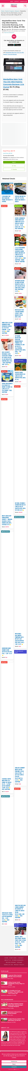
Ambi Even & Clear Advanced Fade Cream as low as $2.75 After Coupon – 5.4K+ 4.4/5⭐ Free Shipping (7, 328)
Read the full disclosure (9, 32)
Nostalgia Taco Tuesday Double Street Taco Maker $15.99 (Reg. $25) (19, 313)
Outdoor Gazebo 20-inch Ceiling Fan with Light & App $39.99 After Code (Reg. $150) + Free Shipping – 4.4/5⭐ (20, 286)
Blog (11, 1)
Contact (16, 1)
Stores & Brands (18, 960)
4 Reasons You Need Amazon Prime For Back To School (7, 198)
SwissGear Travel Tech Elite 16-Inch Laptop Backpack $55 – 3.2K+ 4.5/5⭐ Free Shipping (7, 917)
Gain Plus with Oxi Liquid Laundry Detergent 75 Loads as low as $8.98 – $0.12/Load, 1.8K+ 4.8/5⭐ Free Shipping (20, 911)
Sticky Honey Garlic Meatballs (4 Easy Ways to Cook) (16, 983)
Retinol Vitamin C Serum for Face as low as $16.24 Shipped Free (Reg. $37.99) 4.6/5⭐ (20, 506)
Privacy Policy (19, 964)
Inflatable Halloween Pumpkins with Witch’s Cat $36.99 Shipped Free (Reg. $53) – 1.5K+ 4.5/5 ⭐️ (20, 639)
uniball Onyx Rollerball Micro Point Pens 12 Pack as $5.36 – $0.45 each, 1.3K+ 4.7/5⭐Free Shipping (20, 942)
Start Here (13, 957)
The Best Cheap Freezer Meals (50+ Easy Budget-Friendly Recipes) (15, 1005)
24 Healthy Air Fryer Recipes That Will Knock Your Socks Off (15, 992)
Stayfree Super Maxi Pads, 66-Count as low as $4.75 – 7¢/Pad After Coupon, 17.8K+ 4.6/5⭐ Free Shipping (6, 784)
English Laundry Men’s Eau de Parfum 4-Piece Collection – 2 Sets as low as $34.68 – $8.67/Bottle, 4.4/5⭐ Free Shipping (20, 775)
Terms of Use (8, 964)
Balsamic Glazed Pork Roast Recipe (15, 1012)
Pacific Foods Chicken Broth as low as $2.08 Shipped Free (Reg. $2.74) (20, 376)
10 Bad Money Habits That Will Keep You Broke (16, 1019)
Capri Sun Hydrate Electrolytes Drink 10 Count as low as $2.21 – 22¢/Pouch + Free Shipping (7, 388)
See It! (14, 162)
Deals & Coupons (9, 11)
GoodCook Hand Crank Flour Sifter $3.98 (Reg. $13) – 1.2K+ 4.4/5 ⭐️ (7, 651)
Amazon (17, 11)
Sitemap (19, 962)
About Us (8, 960)
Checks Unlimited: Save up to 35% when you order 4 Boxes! (20, 198)
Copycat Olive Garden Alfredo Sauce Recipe (15, 975)
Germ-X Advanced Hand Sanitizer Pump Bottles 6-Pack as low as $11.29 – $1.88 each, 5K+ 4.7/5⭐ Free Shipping (20, 223)
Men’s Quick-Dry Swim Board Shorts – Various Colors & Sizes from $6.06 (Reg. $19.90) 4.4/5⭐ (7, 520)
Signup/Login (23, 1)
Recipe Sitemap (11, 962)
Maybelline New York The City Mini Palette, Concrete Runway (13, 53)
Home (2, 11)
